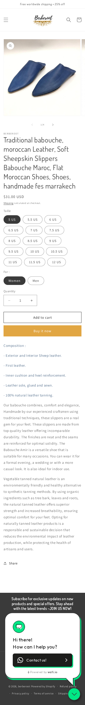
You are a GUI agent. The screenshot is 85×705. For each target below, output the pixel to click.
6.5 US (13, 230)
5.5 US (33, 219)
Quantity (9, 291)
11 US (12, 262)
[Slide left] (32, 125)
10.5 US (57, 251)
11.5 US (34, 262)
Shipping (8, 203)
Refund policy (68, 686)
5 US (12, 219)
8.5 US (33, 241)
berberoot (24, 686)
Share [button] (13, 563)
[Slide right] (53, 125)
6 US (52, 219)
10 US (34, 251)
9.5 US (13, 251)
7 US (34, 230)
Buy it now (42, 331)
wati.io (52, 672)
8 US (12, 241)
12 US (56, 262)
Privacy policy (20, 693)
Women (14, 281)
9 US (52, 241)
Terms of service (44, 693)
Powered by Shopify (43, 686)
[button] (6, 20)
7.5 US (54, 230)
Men (36, 281)
